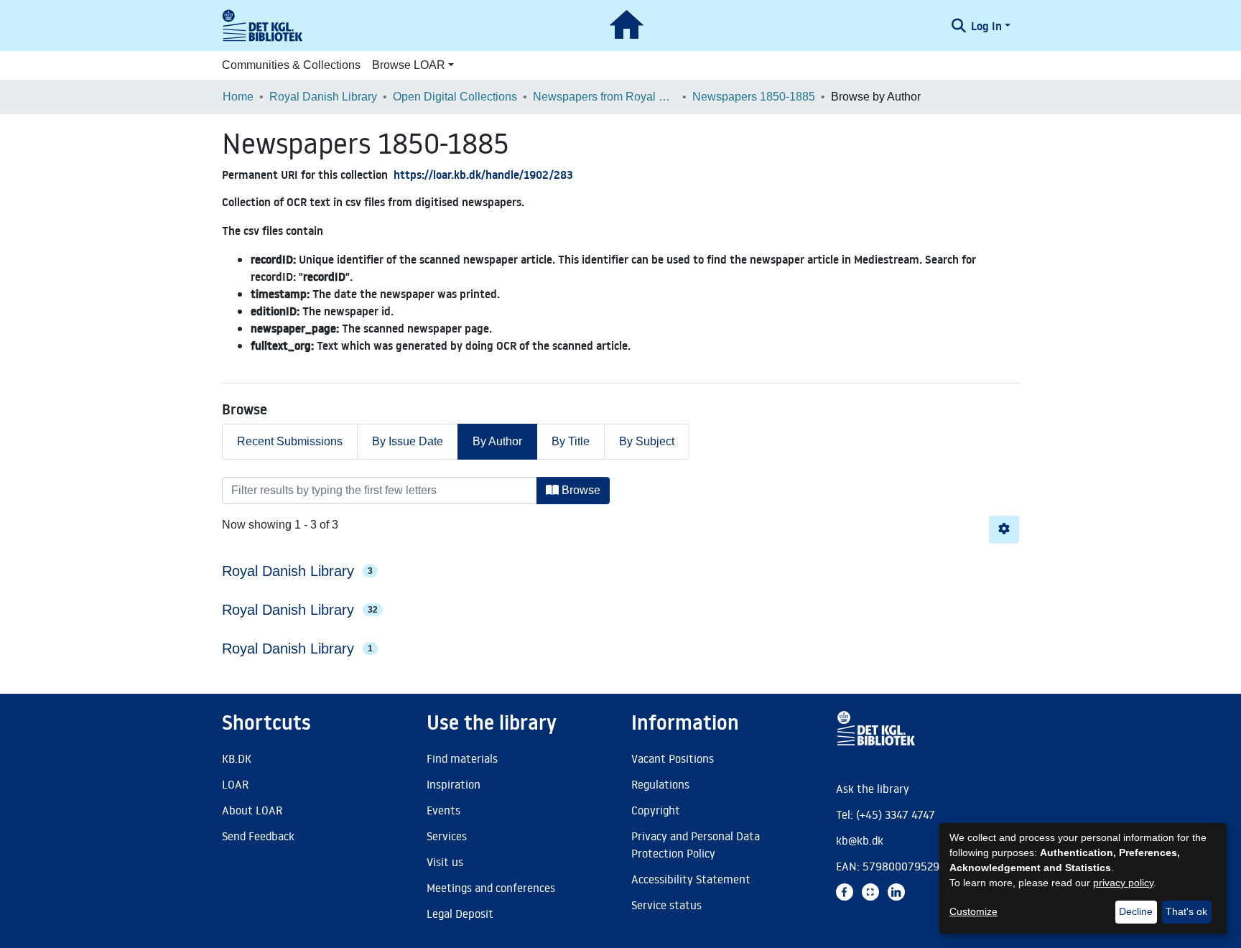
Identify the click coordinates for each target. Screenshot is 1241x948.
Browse (579, 490)
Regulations (660, 784)
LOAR (235, 784)
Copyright (655, 810)
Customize (973, 911)
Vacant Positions (672, 758)
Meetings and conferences (491, 887)
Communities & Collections (291, 65)
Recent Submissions (290, 441)
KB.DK (236, 758)
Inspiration (453, 784)
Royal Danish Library (323, 96)
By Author (497, 441)
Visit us (445, 862)
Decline (1136, 911)
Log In (986, 26)
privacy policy (1123, 882)
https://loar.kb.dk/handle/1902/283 (483, 174)
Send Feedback (258, 836)
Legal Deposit (460, 913)
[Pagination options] (1004, 529)
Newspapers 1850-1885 (753, 96)
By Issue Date (407, 441)
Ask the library (872, 788)
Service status (666, 905)
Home (238, 96)
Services (447, 836)
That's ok (1186, 911)
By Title (571, 441)
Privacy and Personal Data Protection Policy (695, 844)
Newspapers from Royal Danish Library (605, 96)
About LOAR (252, 810)
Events (443, 810)
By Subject (646, 441)
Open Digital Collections (455, 96)
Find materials (462, 758)
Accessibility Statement (690, 879)
